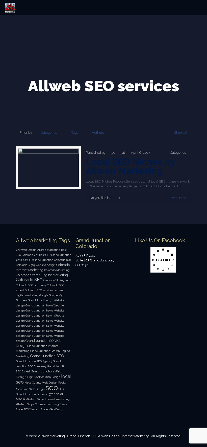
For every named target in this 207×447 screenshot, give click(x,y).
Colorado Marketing (57, 270)
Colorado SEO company (31, 285)
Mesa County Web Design (41, 382)
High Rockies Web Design (43, 376)
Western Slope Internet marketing (48, 399)
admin (116, 152)
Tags (74, 133)
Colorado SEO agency (57, 280)
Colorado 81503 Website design (36, 264)
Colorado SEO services (39, 290)
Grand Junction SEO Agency (34, 361)
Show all (180, 133)
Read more (179, 198)
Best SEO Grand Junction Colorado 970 (46, 259)
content (59, 290)
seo (51, 387)
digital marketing (27, 295)
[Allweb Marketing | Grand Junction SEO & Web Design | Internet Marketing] (10, 7)
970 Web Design (26, 249)
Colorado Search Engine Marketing (42, 275)
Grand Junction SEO (47, 356)
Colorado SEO (29, 279)
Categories (49, 133)
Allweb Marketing (48, 249)
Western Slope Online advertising (37, 404)
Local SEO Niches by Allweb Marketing (130, 166)
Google (43, 295)
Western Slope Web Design (47, 409)
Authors (98, 133)
